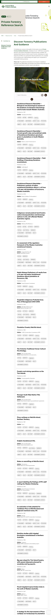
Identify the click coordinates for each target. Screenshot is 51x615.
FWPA (2, 35)
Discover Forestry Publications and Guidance (6, 46)
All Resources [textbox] (26, 1)
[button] (1, 41)
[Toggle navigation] (48, 6)
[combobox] (30, 2)
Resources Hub (9, 35)
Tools (15, 35)
